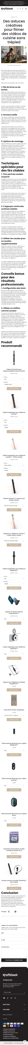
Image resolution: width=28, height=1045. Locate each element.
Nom (2, 933)
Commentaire (5, 947)
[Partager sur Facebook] (12, 911)
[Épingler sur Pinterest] (15, 911)
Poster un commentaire (14, 960)
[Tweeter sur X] (8, 911)
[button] (3, 3)
